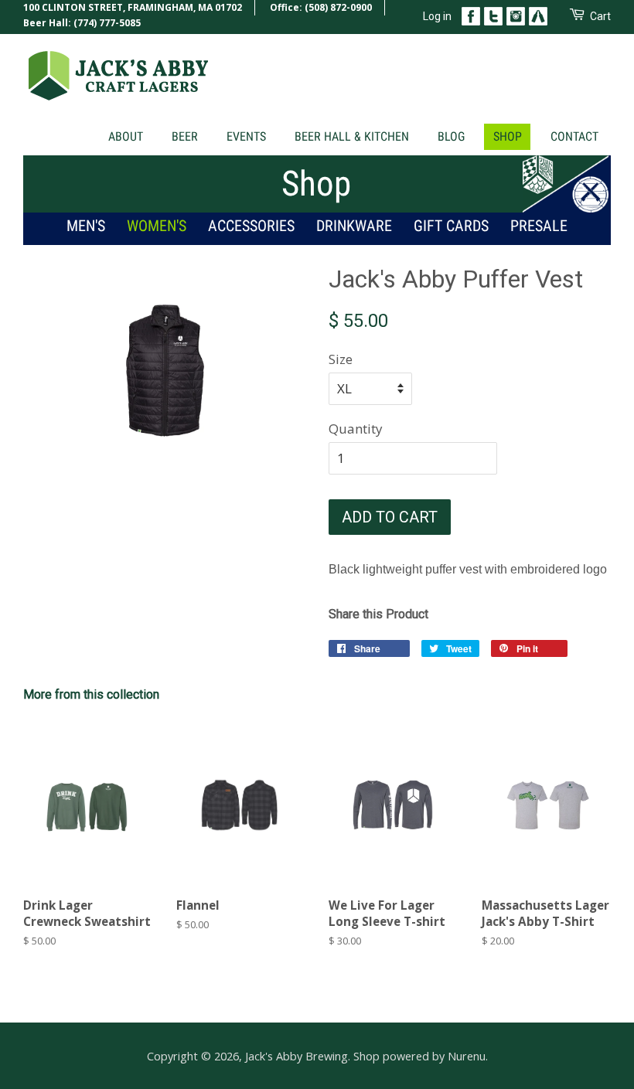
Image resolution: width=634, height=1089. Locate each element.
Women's (156, 225)
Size (341, 359)
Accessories (251, 225)
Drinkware (354, 225)
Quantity (356, 428)
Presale (539, 225)
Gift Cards (451, 225)
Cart (600, 16)
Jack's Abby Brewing (296, 1056)
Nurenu (467, 1056)
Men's (85, 225)
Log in (437, 16)
